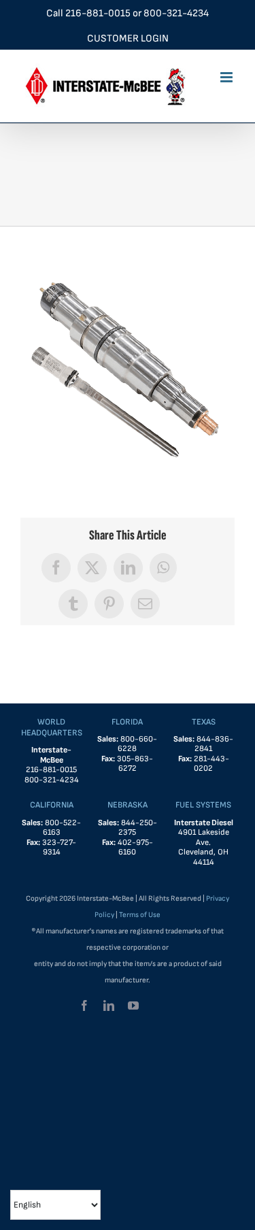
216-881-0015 (98, 13)
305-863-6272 (135, 764)
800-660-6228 (137, 744)
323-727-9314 (59, 847)
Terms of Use (139, 914)
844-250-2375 (137, 828)
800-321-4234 (176, 13)
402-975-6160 (135, 847)
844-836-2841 (213, 744)
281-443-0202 (211, 764)
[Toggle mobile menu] (227, 77)
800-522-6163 (62, 828)
